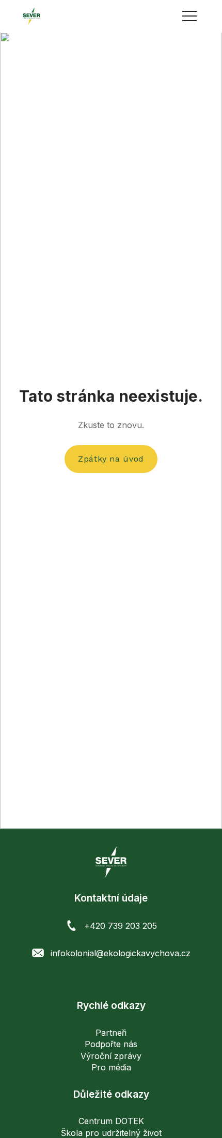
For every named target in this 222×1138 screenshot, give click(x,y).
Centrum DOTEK (111, 1121)
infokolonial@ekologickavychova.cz (121, 953)
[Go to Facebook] (94, 979)
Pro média (111, 1067)
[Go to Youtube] (128, 979)
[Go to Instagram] (111, 979)
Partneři (111, 1033)
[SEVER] (31, 16)
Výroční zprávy (111, 1056)
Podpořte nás (111, 1044)
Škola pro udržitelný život (111, 1133)
